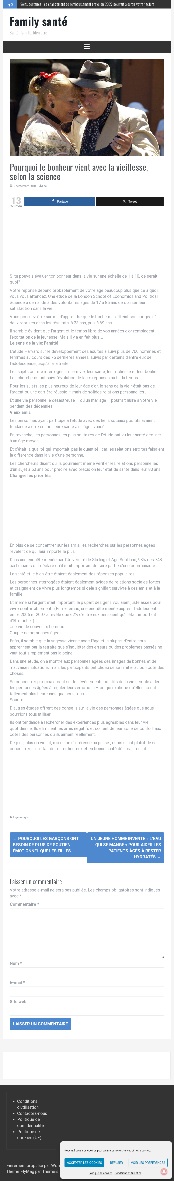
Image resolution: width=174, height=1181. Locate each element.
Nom (16, 963)
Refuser (116, 1163)
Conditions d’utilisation (128, 1173)
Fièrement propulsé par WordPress (39, 1165)
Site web (18, 1001)
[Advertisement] (87, 241)
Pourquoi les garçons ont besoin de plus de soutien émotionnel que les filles (46, 844)
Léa (44, 185)
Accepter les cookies (84, 1163)
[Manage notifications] (164, 1171)
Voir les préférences (148, 1163)
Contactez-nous (32, 1113)
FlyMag (27, 1171)
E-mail (17, 982)
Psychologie (20, 817)
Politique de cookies (100, 1173)
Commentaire (24, 904)
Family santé (38, 21)
